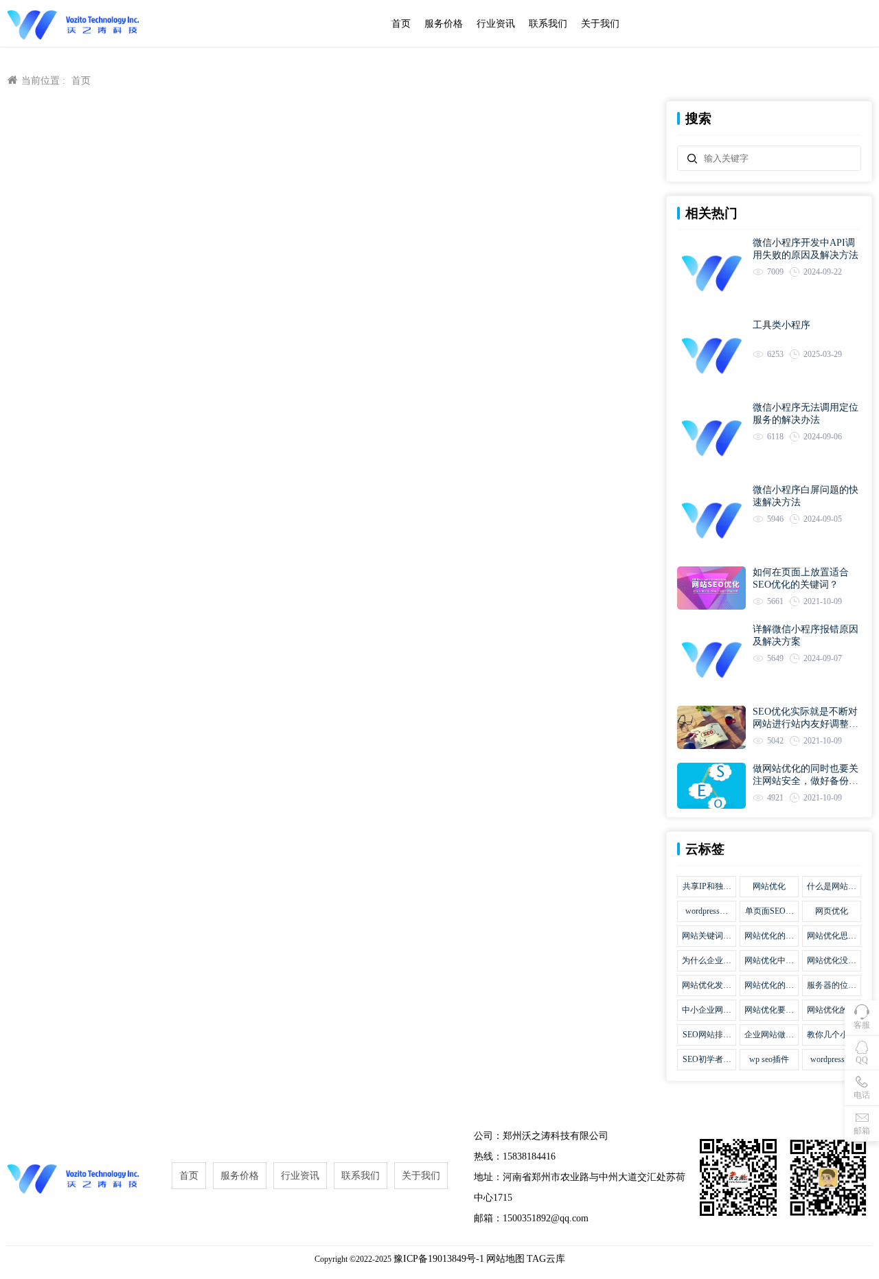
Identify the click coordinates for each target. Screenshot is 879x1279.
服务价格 (443, 24)
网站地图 (505, 1259)
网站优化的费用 (769, 985)
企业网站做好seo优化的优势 (769, 1035)
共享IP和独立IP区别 (707, 887)
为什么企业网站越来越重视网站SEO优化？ (706, 961)
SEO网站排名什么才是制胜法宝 (706, 1035)
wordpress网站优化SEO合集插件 (707, 911)
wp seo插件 (769, 1059)
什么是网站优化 (831, 887)
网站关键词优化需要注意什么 (706, 936)
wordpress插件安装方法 (831, 1060)
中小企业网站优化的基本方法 (706, 1010)
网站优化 (769, 886)
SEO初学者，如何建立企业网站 (706, 1060)
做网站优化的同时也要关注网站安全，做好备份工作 (805, 775)
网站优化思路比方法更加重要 (831, 936)
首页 (401, 24)
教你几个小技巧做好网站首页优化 (831, 1035)
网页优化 (831, 911)
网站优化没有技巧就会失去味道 (831, 961)
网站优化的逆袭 (831, 1010)
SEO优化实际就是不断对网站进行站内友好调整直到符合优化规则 (805, 718)
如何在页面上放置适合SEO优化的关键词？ (801, 578)
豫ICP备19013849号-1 (438, 1259)
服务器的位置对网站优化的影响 (831, 985)
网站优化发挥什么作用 (706, 985)
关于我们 (600, 24)
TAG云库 (546, 1259)
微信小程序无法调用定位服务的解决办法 (805, 413)
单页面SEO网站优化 (769, 911)
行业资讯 (496, 24)
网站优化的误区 (769, 936)
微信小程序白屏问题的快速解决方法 (805, 496)
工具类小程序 (781, 325)
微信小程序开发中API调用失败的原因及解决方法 (805, 249)
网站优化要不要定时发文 (769, 1010)
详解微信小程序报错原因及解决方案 (805, 635)
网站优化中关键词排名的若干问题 (769, 961)
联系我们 (548, 24)
